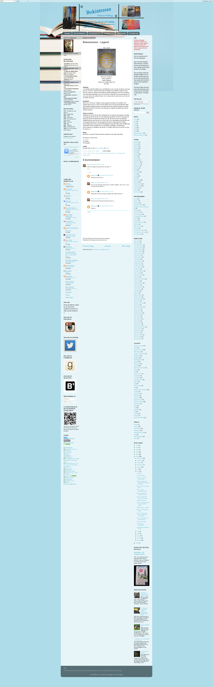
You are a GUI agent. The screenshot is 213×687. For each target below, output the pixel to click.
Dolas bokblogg (69, 265)
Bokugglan (68, 271)
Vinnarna (67, 197)
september (140, 464)
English (136, 150)
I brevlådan (137, 377)
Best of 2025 (68, 185)
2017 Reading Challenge (71, 147)
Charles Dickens (138, 249)
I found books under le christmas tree (70, 223)
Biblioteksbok (137, 351)
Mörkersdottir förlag (139, 432)
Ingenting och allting (70, 236)
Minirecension (137, 385)
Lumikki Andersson (139, 222)
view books (76, 157)
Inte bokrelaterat (138, 379)
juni (138, 471)
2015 (137, 454)
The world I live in (70, 234)
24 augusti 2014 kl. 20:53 (106, 175)
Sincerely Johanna (70, 208)
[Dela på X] (106, 151)
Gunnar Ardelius (138, 253)
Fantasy (136, 154)
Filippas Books (69, 281)
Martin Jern (137, 301)
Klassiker (136, 160)
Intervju (136, 381)
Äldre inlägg (126, 246)
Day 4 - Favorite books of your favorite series (143, 504)
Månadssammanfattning (140, 389)
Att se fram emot (138, 349)
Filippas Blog (69, 297)
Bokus (97, 148)
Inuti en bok (68, 240)
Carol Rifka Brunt (138, 245)
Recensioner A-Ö (94, 33)
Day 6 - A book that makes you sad (142, 494)
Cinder (135, 199)
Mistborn (136, 228)
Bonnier (136, 426)
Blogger (121, 674)
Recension (102, 153)
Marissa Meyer (138, 295)
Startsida (67, 33)
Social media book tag (70, 288)
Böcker (92, 153)
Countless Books (70, 252)
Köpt (135, 383)
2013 (137, 543)
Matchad (136, 224)
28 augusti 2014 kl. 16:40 (106, 191)
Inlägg (67, 399)
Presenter (136, 395)
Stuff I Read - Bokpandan (69, 215)
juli (138, 469)
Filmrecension (137, 373)
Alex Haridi (137, 241)
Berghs (136, 424)
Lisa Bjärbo (137, 291)
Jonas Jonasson (138, 275)
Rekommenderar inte (139, 135)
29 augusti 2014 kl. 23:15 (106, 206)
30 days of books (138, 345)
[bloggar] (66, 476)
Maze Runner (137, 226)
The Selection (137, 234)
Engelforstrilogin (138, 204)
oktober (139, 462)
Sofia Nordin (137, 332)
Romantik (136, 172)
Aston (88, 164)
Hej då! (67, 272)
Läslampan (68, 292)
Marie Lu (136, 293)
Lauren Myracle (138, 287)
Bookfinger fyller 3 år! (70, 277)
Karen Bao (137, 277)
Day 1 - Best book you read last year (142, 518)
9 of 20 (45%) (67, 155)
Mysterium (136, 166)
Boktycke (68, 201)
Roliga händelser (138, 401)
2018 (137, 447)
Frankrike (139, 473)
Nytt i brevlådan (141, 475)
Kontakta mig (133, 33)
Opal (135, 434)
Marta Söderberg (138, 299)
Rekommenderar (110, 153)
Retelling (136, 168)
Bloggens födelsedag (139, 353)
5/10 (135, 123)
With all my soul (69, 267)
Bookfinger (68, 276)
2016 (137, 452)
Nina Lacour (137, 309)
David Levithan (138, 251)
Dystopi (136, 148)
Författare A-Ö (108, 33)
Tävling (136, 413)
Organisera (137, 393)
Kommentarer (69, 401)
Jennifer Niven (138, 265)
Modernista (137, 430)
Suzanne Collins (138, 334)
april (138, 533)
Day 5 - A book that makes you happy (142, 497)
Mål (135, 387)
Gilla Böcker (137, 428)
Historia (136, 158)
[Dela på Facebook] (108, 151)
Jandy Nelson (137, 263)
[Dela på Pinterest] (110, 151)
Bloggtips (136, 357)
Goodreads (137, 375)
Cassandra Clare (138, 247)
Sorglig (136, 176)
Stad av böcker (69, 287)
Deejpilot (110, 674)
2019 (137, 445)
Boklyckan (68, 196)
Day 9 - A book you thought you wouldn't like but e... (143, 483)
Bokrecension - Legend (143, 507)
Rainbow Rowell (138, 313)
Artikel (135, 347)
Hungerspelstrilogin (139, 216)
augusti (139, 467)
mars (138, 536)
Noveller (136, 391)
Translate (146, 104)
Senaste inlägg (88, 246)
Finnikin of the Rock (70, 248)
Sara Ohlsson (137, 323)
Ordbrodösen (68, 230)
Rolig (135, 170)
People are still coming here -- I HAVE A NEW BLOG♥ (70, 255)
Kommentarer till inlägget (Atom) (100, 249)
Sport (135, 178)
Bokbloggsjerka (138, 359)
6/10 (135, 125)
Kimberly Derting (138, 283)
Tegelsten (136, 409)
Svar (90, 172)
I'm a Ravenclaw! (68, 138)
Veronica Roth (137, 338)
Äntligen (136, 415)
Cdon (107, 148)
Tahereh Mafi (137, 336)
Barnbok (136, 142)
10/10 (135, 119)
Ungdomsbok (86, 155)
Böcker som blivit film (139, 367)
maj (138, 531)
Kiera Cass (137, 281)
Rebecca (71, 149)
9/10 (135, 131)
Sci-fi (116, 153)
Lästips (67, 295)
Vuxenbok (136, 188)
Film (135, 371)
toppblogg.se (67, 484)
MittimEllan (68, 246)
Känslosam (137, 162)
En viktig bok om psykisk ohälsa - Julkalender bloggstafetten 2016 (144, 612)
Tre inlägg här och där (70, 217)
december (140, 458)
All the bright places (70, 261)
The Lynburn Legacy (139, 230)
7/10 (135, 127)
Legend (97, 153)
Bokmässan (137, 363)
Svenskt (136, 182)
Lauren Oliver (137, 289)
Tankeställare (137, 184)
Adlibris (101, 148)
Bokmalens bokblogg (71, 260)
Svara (88, 169)
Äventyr (136, 190)
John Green (137, 273)
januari (139, 540)
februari (139, 538)
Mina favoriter (121, 33)
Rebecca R (94, 175)
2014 (137, 456)
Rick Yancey (137, 317)
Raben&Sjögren (138, 436)
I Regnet (67, 183)
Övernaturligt (137, 192)
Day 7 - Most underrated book (142, 490)
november (140, 460)
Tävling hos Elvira (141, 500)
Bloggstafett (137, 355)
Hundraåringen (138, 214)
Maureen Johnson (139, 303)
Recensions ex (138, 399)
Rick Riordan (137, 315)
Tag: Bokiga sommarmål (140, 524)
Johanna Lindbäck (139, 271)
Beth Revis (137, 243)
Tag (135, 407)
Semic (135, 438)
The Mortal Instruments (140, 232)
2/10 (135, 121)
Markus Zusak (137, 297)
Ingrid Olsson (137, 255)
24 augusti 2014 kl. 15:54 (97, 164)
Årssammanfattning (139, 417)
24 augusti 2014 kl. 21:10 (101, 182)
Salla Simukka (137, 319)
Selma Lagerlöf (138, 328)
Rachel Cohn (137, 311)
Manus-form (137, 164)
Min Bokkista (69, 221)
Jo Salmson (137, 269)
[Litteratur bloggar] (69, 442)
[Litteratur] (67, 444)
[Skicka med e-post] (103, 151)
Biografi (136, 144)
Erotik (135, 152)
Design (136, 369)
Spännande (122, 153)
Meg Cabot (137, 305)
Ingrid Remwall (138, 257)
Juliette (136, 218)
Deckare (136, 146)
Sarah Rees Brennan (139, 327)
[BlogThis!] (105, 151)
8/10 (89, 153)
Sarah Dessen (137, 325)
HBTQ (135, 156)
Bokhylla (136, 361)
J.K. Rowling (137, 259)
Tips (135, 411)
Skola (135, 405)
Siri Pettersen (137, 330)
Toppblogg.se (67, 455)
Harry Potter (137, 212)
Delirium (136, 201)
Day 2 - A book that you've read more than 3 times (142, 515)
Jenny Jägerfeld (138, 267)
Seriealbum (137, 403)
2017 (137, 449)
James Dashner (138, 261)
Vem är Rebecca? (80, 33)
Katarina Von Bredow (139, 279)
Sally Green (137, 321)
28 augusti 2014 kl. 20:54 (101, 198)
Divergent (136, 203)
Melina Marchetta (138, 307)
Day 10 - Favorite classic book (141, 478)
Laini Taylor (137, 285)
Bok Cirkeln (68, 189)
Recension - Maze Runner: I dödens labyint (145, 594)
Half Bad (136, 210)
